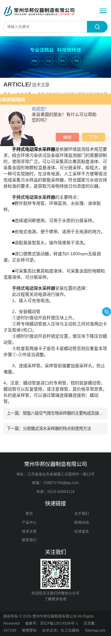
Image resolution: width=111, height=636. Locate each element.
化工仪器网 (70, 630)
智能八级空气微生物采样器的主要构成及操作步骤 (67, 413)
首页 (29, 513)
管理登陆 (29, 630)
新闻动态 (81, 522)
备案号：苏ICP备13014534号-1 (51, 623)
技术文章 (29, 531)
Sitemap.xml (95, 630)
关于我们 (81, 513)
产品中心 (29, 522)
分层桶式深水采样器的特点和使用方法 (57, 428)
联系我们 (29, 540)
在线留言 (81, 531)
